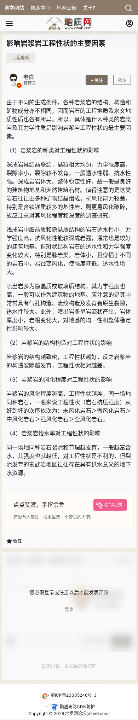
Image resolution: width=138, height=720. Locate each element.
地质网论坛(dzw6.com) (87, 713)
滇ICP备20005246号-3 (74, 695)
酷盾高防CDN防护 (77, 707)
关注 (98, 80)
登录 (69, 609)
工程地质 (20, 57)
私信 (122, 80)
